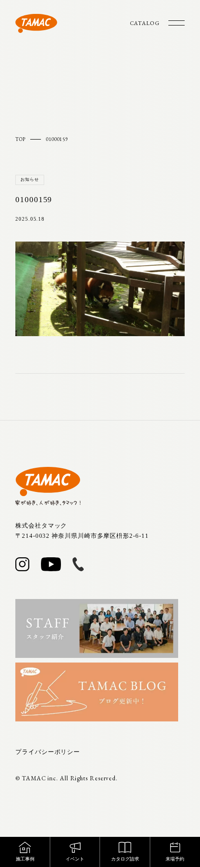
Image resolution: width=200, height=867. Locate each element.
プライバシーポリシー (47, 751)
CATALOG (145, 23)
